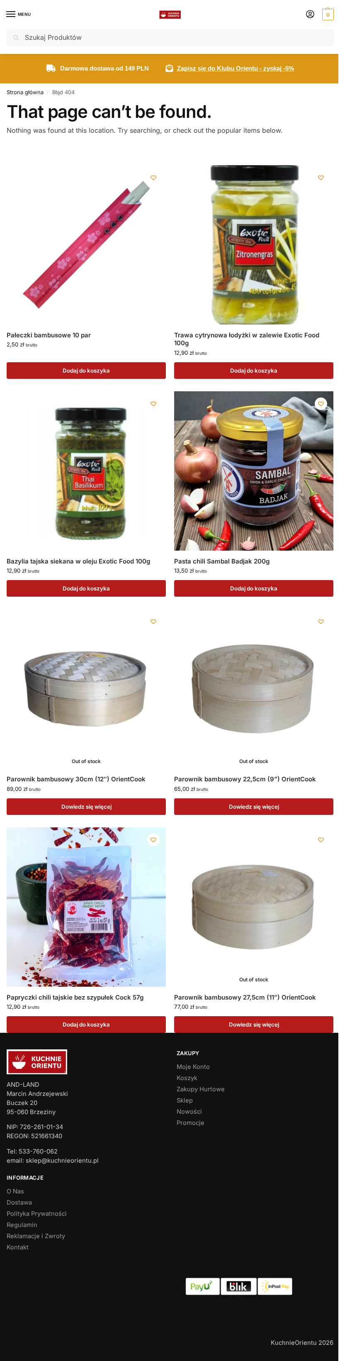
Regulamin (22, 1225)
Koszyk (187, 1078)
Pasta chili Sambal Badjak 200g (222, 561)
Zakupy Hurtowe (201, 1089)
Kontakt (18, 1247)
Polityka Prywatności (37, 1213)
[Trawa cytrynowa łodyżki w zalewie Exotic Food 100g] (253, 244)
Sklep (185, 1100)
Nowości (189, 1111)
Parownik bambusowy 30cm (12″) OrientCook (76, 779)
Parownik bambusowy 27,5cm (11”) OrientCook (245, 997)
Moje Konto (193, 1067)
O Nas (15, 1191)
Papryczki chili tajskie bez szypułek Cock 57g (75, 997)
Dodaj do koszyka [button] (86, 370)
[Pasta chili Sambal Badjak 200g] (253, 471)
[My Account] (310, 14)
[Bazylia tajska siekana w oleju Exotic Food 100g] (86, 471)
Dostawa (19, 1202)
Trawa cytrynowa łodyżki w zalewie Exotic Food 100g (246, 339)
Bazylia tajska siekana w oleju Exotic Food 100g (78, 561)
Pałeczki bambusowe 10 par (49, 335)
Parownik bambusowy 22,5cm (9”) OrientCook (245, 779)
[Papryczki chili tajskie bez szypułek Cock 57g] (86, 907)
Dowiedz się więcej (86, 806)
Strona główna (25, 92)
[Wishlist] (153, 177)
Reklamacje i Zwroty (36, 1236)
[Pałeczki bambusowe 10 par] (86, 244)
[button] (327, 14)
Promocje (190, 1123)
